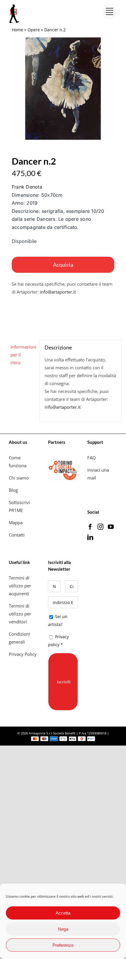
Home (17, 29)
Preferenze (63, 945)
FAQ (91, 457)
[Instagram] (100, 527)
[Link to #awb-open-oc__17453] (109, 11)
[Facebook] (90, 527)
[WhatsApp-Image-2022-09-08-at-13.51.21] (63, 88)
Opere (34, 29)
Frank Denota (27, 187)
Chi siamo (19, 478)
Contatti (17, 535)
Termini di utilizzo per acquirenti (20, 585)
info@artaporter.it (58, 292)
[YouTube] (111, 527)
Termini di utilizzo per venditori (20, 614)
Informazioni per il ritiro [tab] (23, 354)
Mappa (16, 522)
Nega (63, 929)
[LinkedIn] (90, 537)
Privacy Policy (23, 654)
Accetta (63, 912)
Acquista (63, 264)
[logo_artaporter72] (15, 5)
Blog (13, 490)
